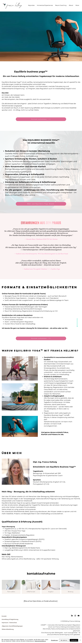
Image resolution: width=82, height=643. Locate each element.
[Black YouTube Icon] (79, 616)
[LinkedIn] (72, 616)
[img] (70, 587)
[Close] (80, 640)
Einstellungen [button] (54, 640)
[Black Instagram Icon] (75, 616)
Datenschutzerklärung (40, 641)
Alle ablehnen (64, 640)
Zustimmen (74, 640)
